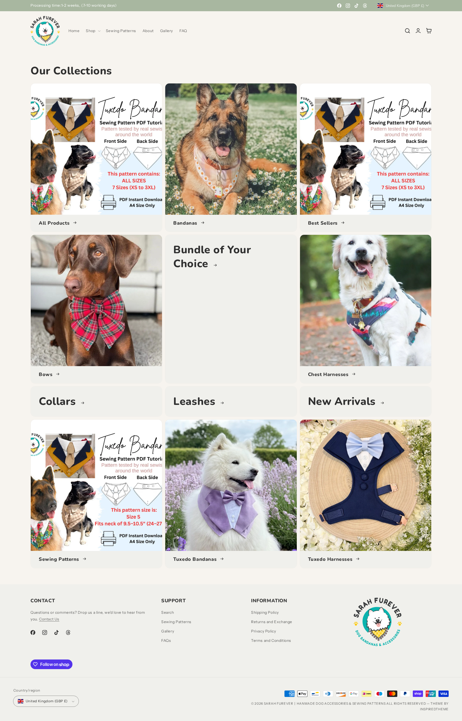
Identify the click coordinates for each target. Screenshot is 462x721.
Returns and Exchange (271, 621)
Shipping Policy (265, 612)
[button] (92, 30)
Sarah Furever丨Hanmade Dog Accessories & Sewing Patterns (325, 703)
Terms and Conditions (271, 640)
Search (167, 612)
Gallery (167, 631)
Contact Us (49, 619)
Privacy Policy (263, 631)
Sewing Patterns (176, 621)
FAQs (166, 640)
